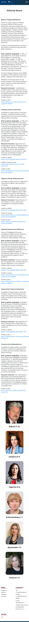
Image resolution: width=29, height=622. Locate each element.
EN (5, 2)
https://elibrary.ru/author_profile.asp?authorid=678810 (13, 222)
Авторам (3, 594)
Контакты (3, 596)
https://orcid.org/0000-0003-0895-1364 (13, 332)
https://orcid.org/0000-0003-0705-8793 (13, 159)
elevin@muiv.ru (20, 602)
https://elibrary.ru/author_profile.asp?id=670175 (13, 391)
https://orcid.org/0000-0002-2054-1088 (13, 210)
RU (2, 2)
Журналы (4, 590)
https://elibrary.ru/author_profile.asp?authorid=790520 (13, 103)
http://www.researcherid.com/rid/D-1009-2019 (13, 165)
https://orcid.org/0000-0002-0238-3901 (13, 270)
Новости (3, 592)
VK (2, 617)
